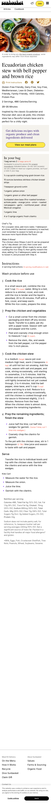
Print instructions (13, 82)
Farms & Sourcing (36, 764)
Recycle (6, 769)
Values (31, 760)
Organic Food (34, 769)
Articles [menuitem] (7, 9)
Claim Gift (7, 777)
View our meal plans (25, 144)
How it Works (9, 764)
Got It (37, 798)
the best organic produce (29, 54)
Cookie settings (13, 798)
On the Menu (9, 760)
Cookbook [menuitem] (19, 9)
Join (40, 3)
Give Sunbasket (10, 773)
